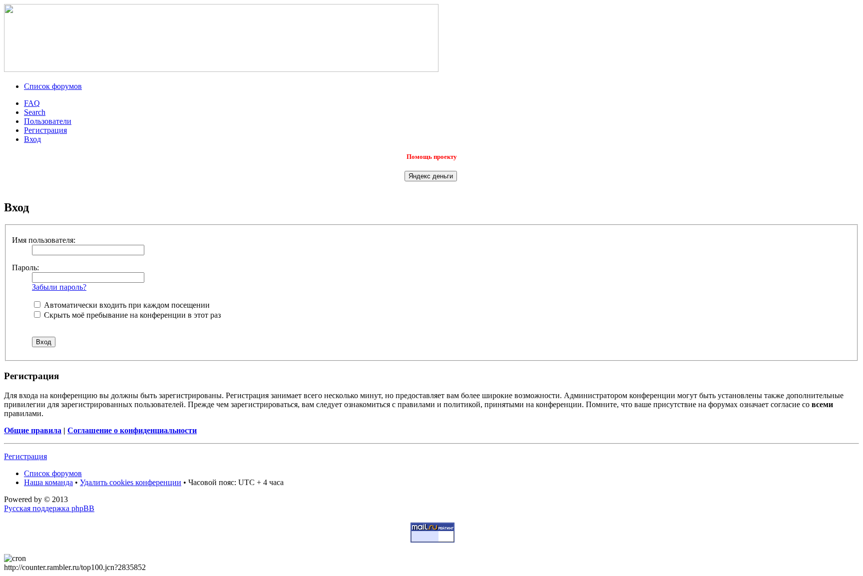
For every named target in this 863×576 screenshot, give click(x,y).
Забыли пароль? (59, 287)
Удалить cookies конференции (130, 482)
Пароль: (25, 267)
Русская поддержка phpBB (49, 508)
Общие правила (32, 430)
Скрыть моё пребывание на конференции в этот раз (131, 315)
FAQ (32, 103)
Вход (32, 139)
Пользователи (47, 121)
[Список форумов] (221, 69)
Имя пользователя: (43, 240)
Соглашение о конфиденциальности (132, 430)
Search (34, 112)
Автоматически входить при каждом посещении (126, 305)
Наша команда (48, 482)
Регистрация (45, 130)
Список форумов (53, 86)
